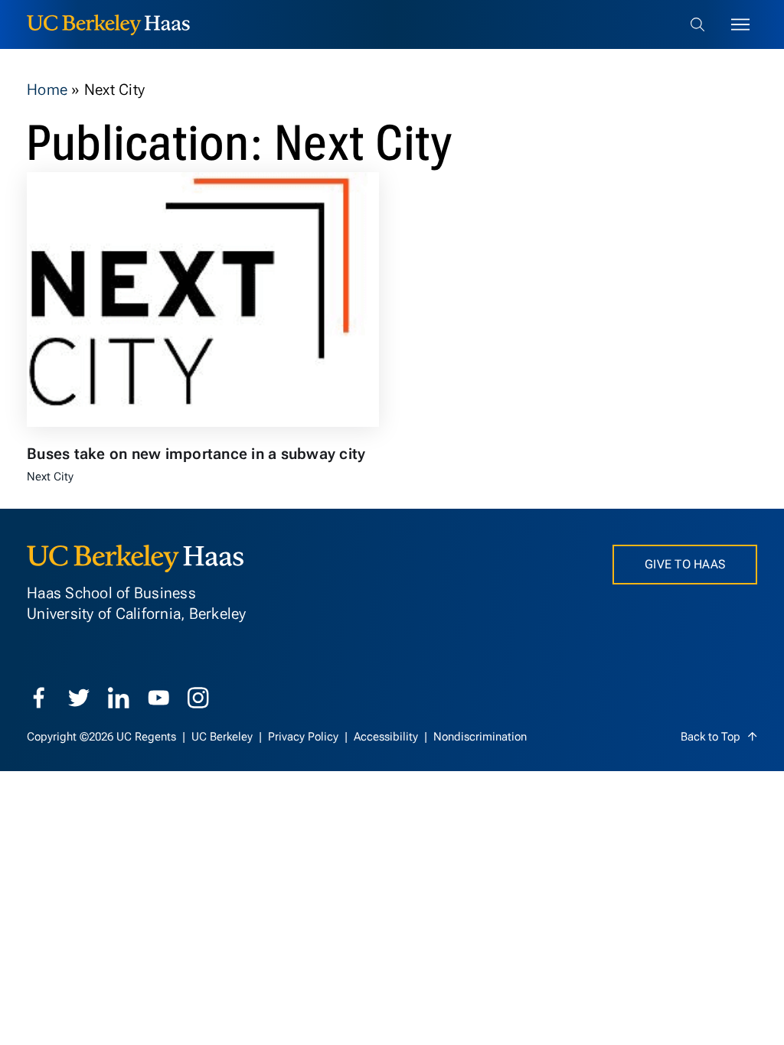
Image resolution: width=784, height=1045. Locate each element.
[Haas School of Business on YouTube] (158, 697)
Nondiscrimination (480, 737)
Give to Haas (685, 564)
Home (47, 89)
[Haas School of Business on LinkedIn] (118, 697)
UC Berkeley (223, 737)
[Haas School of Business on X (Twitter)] (79, 697)
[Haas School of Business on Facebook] (39, 697)
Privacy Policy (304, 737)
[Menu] (740, 24)
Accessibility (387, 737)
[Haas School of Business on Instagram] (198, 697)
